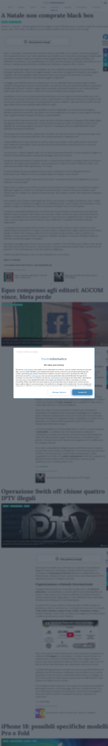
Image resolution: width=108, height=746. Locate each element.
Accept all (82, 392)
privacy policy (81, 386)
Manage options (59, 392)
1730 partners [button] (28, 369)
